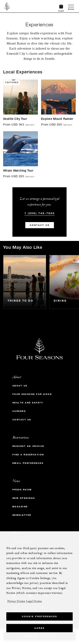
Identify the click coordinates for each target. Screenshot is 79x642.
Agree (39, 628)
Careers (19, 411)
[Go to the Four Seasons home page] (7, 6)
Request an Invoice (28, 446)
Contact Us (40, 225)
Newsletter (21, 515)
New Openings (23, 498)
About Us (19, 385)
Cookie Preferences (39, 616)
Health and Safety (27, 402)
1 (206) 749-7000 (39, 213)
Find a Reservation (28, 454)
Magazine (20, 506)
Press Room (22, 489)
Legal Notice (34, 601)
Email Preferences (28, 463)
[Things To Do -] (24, 282)
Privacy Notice (16, 601)
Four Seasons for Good (32, 394)
